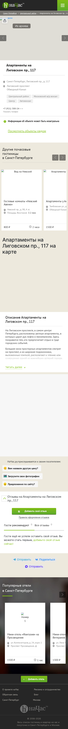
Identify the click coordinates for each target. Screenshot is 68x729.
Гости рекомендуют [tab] (18, 525)
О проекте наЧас (10, 689)
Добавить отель (36, 679)
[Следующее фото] (65, 38)
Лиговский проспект (18, 85)
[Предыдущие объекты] (55, 158)
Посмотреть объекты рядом (27, 131)
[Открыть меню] (62, 5)
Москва (36, 699)
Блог (36, 694)
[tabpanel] (34, 542)
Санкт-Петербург (10, 13)
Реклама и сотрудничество (47, 689)
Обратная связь (10, 694)
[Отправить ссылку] (5, 20)
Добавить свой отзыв (36, 511)
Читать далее (13, 367)
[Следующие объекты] (62, 158)
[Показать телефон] (34, 110)
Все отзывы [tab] (43, 525)
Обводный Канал (16, 89)
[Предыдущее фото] (3, 38)
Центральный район (28, 13)
